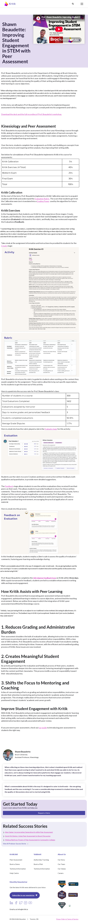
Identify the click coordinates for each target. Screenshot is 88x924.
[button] (73, 4)
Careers (61, 873)
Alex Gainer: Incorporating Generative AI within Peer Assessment (29, 832)
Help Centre (14, 873)
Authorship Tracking (41, 860)
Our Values (62, 869)
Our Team (61, 864)
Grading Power (43, 201)
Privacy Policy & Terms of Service (67, 919)
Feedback (9, 486)
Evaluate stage (51, 429)
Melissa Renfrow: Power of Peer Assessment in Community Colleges (30, 840)
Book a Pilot (38, 864)
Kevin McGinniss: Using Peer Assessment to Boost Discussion (27, 836)
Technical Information (18, 869)
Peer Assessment (16, 860)
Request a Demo (44, 813)
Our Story (61, 860)
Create (4, 246)
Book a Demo (15, 864)
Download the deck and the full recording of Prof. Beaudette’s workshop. (31, 114)
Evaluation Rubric (42, 199)
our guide (43, 728)
